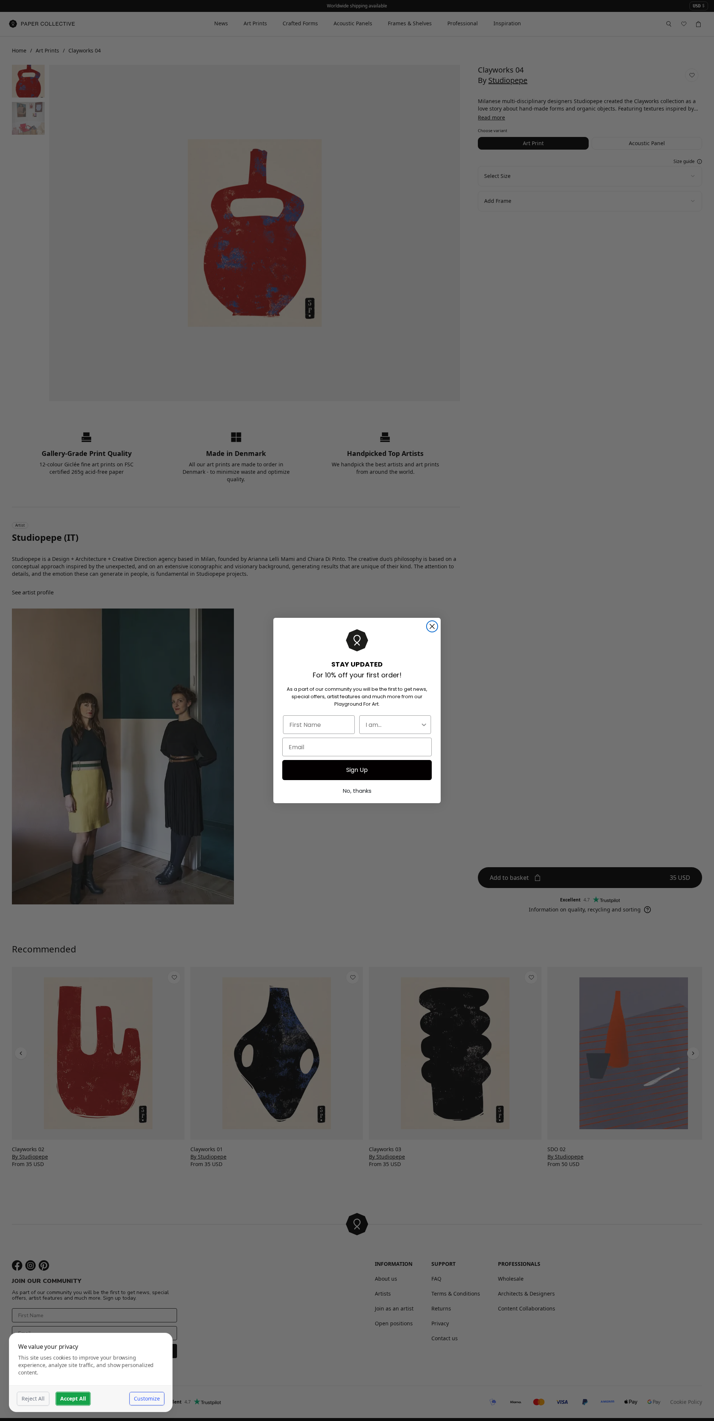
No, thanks (357, 791)
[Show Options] (424, 725)
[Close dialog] (432, 626)
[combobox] (393, 725)
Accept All (73, 1398)
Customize (147, 1398)
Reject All (33, 1398)
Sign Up (357, 770)
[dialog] (91, 1372)
